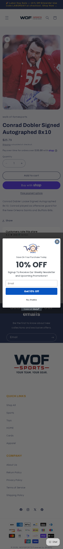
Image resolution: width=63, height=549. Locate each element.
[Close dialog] (57, 241)
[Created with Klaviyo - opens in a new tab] (31, 309)
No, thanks (31, 299)
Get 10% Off (31, 291)
